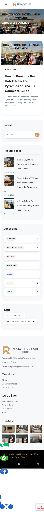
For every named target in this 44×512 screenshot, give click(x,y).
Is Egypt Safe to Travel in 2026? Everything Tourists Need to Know (28, 205)
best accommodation (28, 27)
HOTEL (10, 274)
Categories (11, 229)
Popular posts (12, 150)
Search (8, 125)
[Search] (37, 135)
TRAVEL (10, 292)
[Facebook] (19, 464)
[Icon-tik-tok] (31, 464)
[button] (3, 500)
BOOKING (6, 30)
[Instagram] (25, 464)
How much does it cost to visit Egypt (20, 321)
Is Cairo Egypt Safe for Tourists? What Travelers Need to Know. (27, 164)
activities (11, 239)
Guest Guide (13, 27)
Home (3, 27)
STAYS (10, 283)
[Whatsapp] (38, 464)
